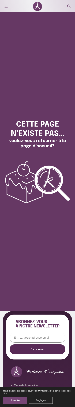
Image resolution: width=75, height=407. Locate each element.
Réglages (41, 400)
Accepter (15, 400)
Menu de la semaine (26, 385)
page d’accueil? (37, 146)
